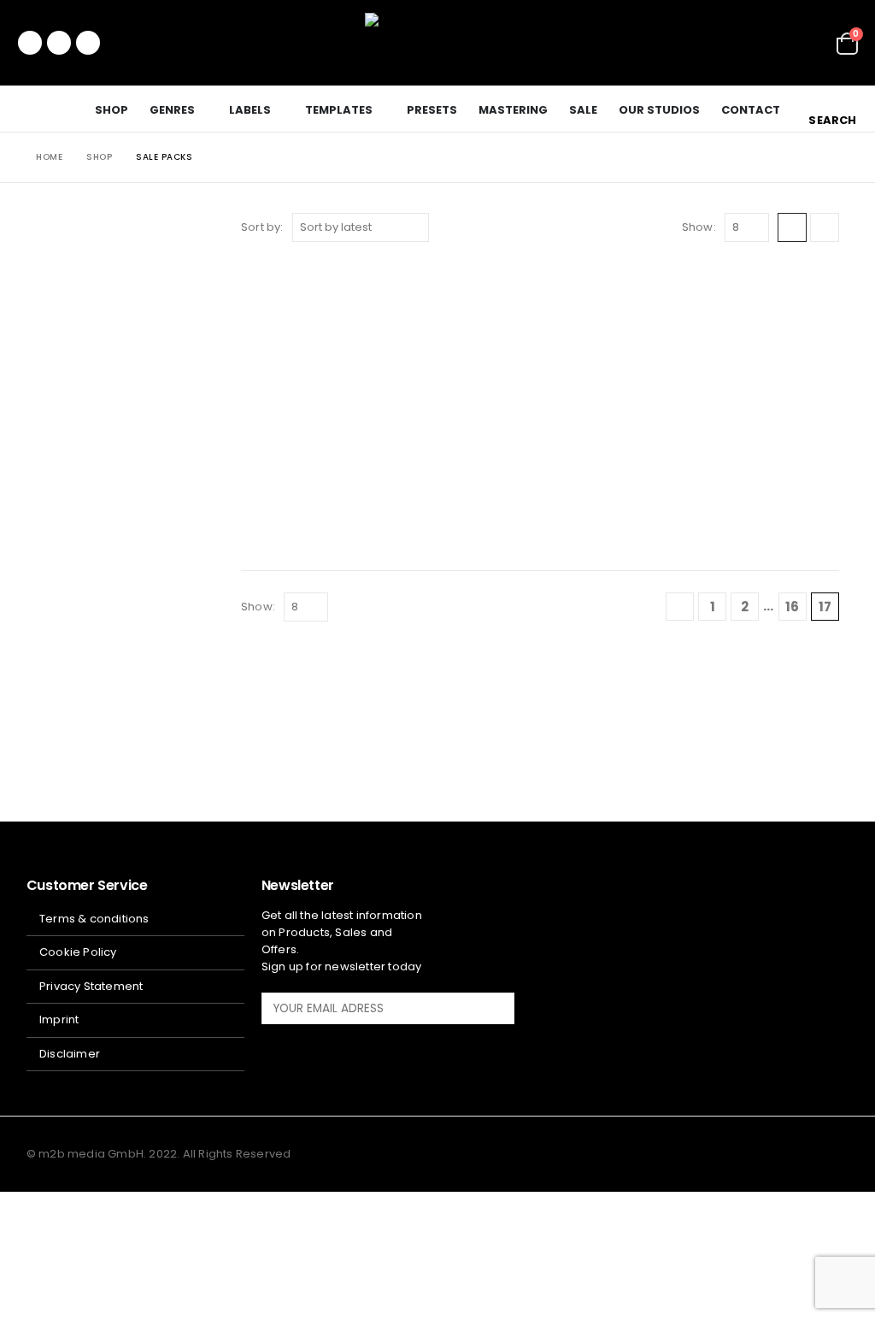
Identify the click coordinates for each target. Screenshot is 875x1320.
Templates (339, 110)
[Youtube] (59, 43)
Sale (583, 110)
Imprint (59, 1019)
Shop (111, 110)
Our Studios (659, 110)
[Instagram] (88, 43)
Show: (699, 227)
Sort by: (262, 227)
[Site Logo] (437, 43)
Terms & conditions (94, 918)
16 (792, 607)
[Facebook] (30, 43)
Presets (432, 110)
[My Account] (811, 43)
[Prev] (680, 606)
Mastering (513, 110)
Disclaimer (69, 1054)
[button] (830, 109)
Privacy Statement (91, 986)
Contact (750, 110)
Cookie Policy (78, 952)
